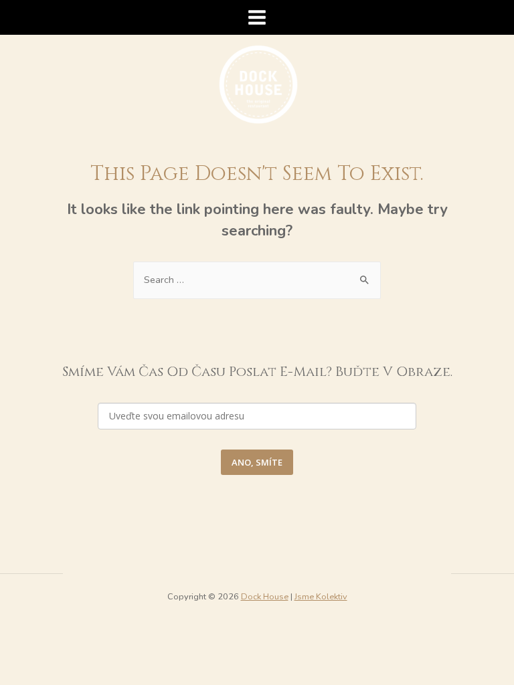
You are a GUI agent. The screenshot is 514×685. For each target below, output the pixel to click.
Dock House (264, 597)
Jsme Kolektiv (320, 597)
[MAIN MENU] (257, 17)
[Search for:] (257, 279)
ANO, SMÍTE (257, 462)
